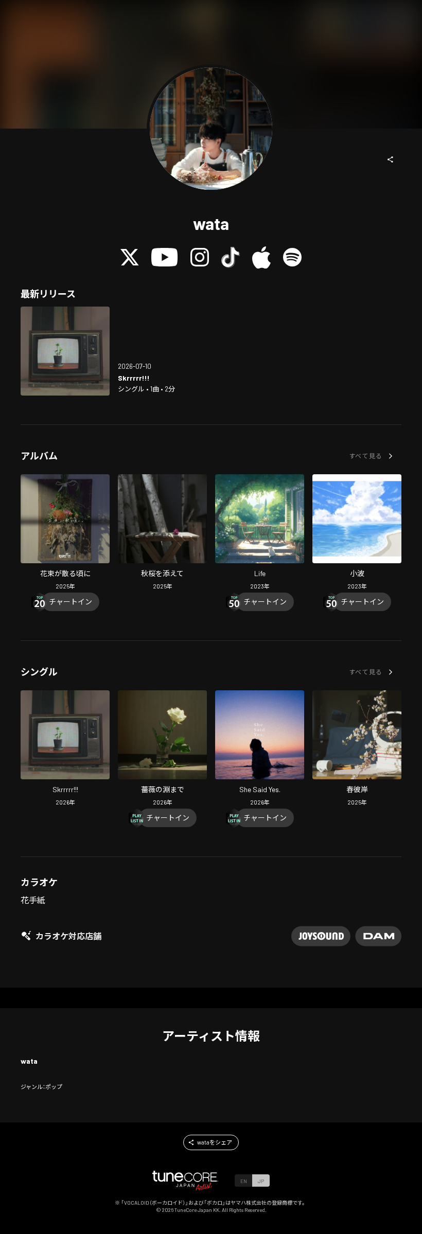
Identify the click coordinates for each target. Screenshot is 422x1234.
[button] (390, 159)
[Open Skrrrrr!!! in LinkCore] (65, 351)
